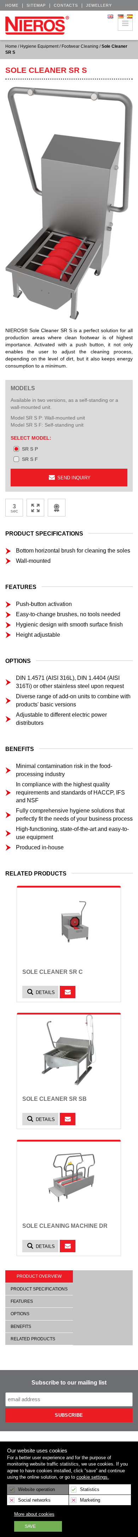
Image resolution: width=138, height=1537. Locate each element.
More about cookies (34, 1514)
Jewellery (99, 5)
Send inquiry (73, 477)
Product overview (39, 1276)
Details (44, 992)
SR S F (30, 459)
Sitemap (36, 5)
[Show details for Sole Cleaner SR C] (69, 923)
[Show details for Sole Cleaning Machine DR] (69, 1177)
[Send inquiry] (67, 992)
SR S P (30, 449)
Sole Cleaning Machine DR (65, 1226)
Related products (33, 1338)
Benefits (21, 1326)
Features (22, 1301)
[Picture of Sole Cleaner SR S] (69, 203)
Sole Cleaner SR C (52, 972)
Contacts (66, 5)
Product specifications (39, 1289)
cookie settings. (92, 1477)
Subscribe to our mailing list (69, 1383)
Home (11, 5)
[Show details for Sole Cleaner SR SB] (69, 1050)
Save (30, 1526)
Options (20, 1313)
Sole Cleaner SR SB (54, 1099)
